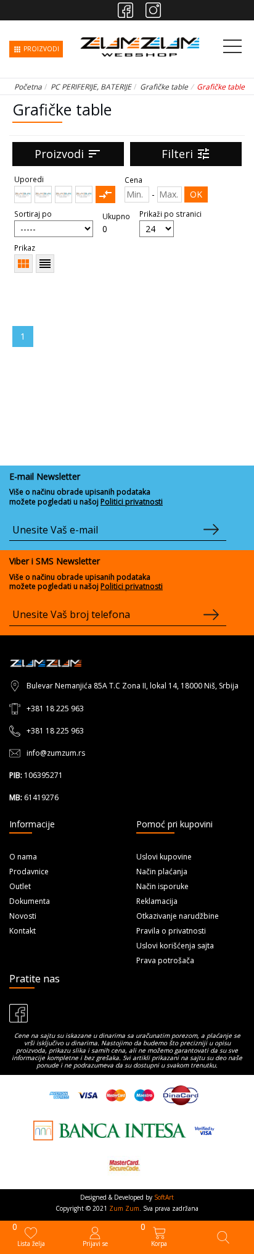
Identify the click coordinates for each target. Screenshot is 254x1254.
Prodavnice (29, 871)
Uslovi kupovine (164, 856)
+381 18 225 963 (55, 708)
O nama (23, 856)
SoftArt (164, 1197)
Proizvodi (68, 153)
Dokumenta (29, 901)
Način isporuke (162, 886)
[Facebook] (125, 10)
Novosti (22, 916)
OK (196, 194)
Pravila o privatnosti (171, 931)
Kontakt (22, 931)
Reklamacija (157, 901)
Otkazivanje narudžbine (177, 916)
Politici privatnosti (131, 501)
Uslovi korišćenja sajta (175, 945)
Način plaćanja (161, 871)
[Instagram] (153, 10)
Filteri (186, 153)
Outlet (20, 886)
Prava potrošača (165, 960)
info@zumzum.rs (56, 753)
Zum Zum (124, 1208)
